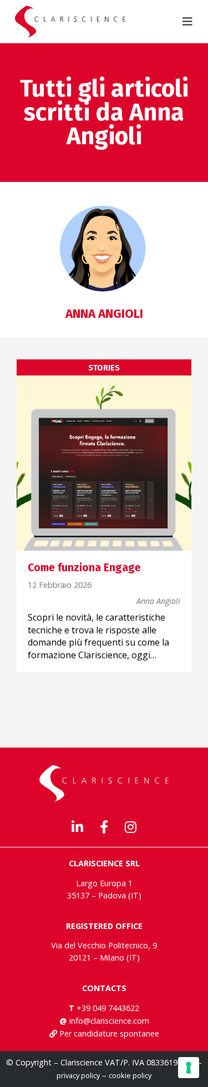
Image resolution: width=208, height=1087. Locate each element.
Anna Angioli (158, 601)
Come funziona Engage (84, 567)
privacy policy (78, 1075)
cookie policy (130, 1075)
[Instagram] (131, 827)
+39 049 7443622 (108, 1008)
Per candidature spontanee (109, 1033)
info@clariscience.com (109, 1020)
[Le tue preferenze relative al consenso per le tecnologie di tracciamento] (188, 1067)
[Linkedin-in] (77, 827)
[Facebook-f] (104, 827)
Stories (104, 368)
